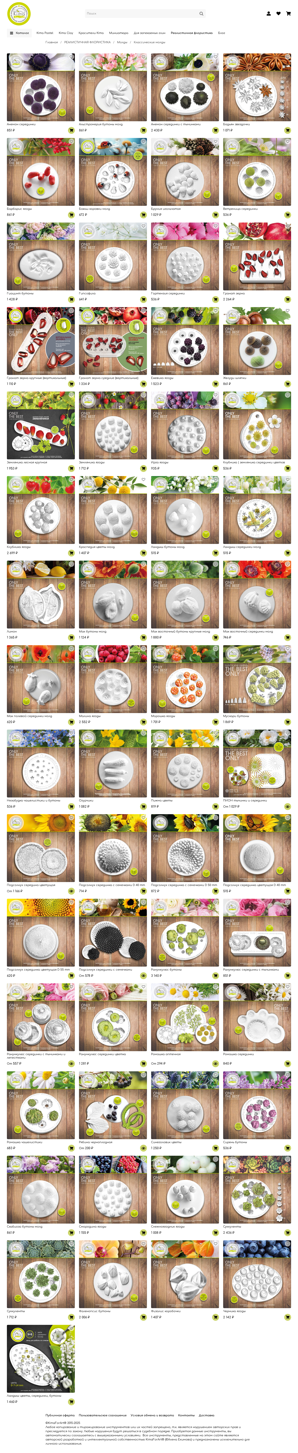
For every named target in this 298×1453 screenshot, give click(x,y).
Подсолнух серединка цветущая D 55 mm (38, 969)
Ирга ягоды (159, 462)
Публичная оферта (60, 1415)
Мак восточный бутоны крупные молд (180, 631)
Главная (52, 42)
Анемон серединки (21, 124)
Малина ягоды (90, 716)
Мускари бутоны (236, 716)
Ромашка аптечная (166, 1054)
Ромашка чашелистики (24, 1142)
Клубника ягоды (19, 547)
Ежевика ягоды (162, 378)
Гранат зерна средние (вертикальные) (108, 378)
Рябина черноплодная (95, 1142)
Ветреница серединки (240, 208)
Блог (221, 33)
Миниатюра (118, 33)
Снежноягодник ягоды (168, 1226)
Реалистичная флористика (192, 33)
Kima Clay (66, 33)
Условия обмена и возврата (152, 1415)
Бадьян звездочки (236, 124)
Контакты (186, 1415)
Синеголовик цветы (166, 1142)
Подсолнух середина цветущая (31, 885)
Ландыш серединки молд (242, 547)
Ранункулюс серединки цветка (102, 1054)
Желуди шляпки (234, 378)
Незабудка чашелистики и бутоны (33, 800)
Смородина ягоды (92, 1226)
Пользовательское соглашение (103, 1415)
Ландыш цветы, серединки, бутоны (34, 1395)
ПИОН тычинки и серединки (245, 800)
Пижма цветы (161, 800)
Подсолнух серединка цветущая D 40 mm (254, 885)
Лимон (12, 631)
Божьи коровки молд (94, 208)
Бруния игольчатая (166, 208)
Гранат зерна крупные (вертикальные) (36, 378)
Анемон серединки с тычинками (176, 124)
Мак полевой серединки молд (29, 716)
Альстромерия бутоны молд (101, 124)
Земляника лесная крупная (27, 462)
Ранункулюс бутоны (166, 969)
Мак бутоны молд (92, 631)
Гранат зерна (234, 293)
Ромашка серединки (238, 1054)
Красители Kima (91, 33)
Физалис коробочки (166, 1311)
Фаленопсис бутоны (94, 1311)
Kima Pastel (45, 33)
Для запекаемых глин (149, 33)
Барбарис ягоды (19, 208)
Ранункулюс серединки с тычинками (251, 969)
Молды (122, 42)
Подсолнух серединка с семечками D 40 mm (112, 885)
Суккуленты (232, 1226)
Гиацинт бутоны (20, 293)
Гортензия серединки (168, 293)
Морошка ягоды (163, 716)
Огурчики (86, 800)
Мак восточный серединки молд (248, 631)
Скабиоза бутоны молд (24, 1226)
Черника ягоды (234, 1311)
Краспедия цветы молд (97, 547)
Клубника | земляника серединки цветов (254, 462)
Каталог (22, 33)
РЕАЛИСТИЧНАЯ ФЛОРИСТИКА (87, 42)
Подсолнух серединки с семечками (105, 969)
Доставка (206, 1415)
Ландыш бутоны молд (168, 547)
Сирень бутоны (235, 1142)
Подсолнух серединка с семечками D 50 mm (184, 885)
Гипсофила (87, 293)
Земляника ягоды (92, 462)
